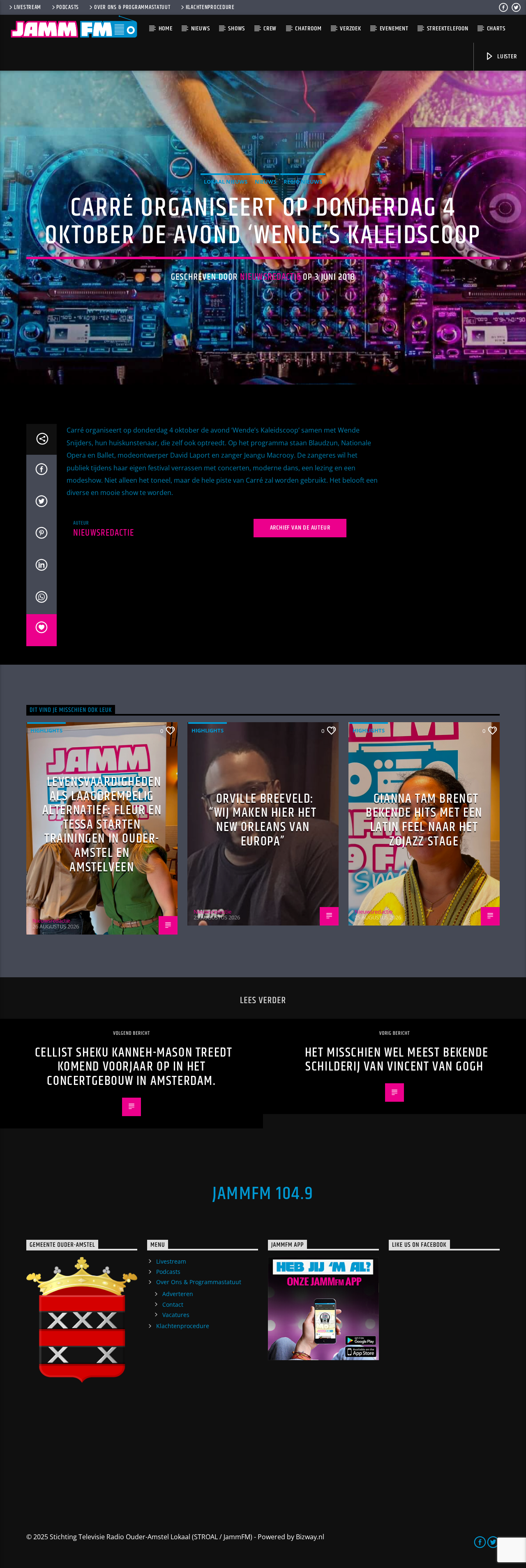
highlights (46, 730)
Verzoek (350, 28)
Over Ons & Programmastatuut (132, 7)
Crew (270, 28)
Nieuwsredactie (270, 277)
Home (166, 28)
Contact (172, 1304)
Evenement (394, 28)
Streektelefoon (447, 28)
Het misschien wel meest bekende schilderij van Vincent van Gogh (397, 1060)
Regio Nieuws (303, 181)
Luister (506, 56)
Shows (236, 28)
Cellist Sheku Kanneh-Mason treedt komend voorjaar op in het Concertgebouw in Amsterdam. (134, 1067)
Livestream (27, 7)
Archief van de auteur (300, 528)
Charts (496, 28)
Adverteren (177, 1294)
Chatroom (308, 28)
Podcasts (67, 7)
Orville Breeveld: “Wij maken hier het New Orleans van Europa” (262, 820)
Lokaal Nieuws (225, 181)
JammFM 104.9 (263, 1193)
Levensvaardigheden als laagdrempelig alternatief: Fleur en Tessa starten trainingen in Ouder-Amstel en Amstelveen (102, 824)
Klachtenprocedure (210, 7)
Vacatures (175, 1315)
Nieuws (200, 28)
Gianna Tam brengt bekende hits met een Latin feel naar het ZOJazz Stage (424, 820)
